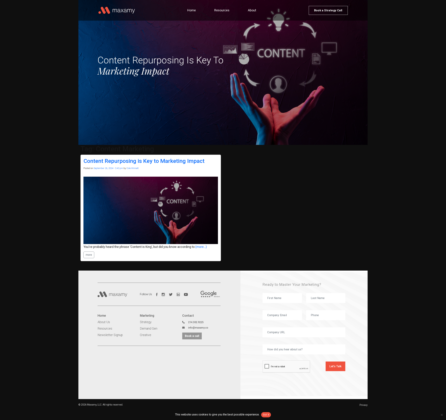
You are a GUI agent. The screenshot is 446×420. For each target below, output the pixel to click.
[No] (441, 415)
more (89, 254)
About (252, 10)
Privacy (364, 405)
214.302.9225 (195, 322)
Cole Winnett (132, 168)
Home (191, 10)
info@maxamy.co (198, 327)
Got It (266, 414)
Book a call (192, 336)
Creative (145, 335)
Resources (221, 10)
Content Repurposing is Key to (144, 161)
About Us (104, 322)
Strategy (146, 322)
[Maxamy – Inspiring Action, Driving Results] (116, 10)
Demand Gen (148, 328)
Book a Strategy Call (328, 10)
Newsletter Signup (110, 335)
